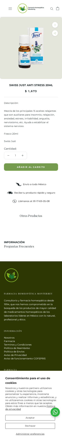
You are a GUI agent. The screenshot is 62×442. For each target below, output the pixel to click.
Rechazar (30, 425)
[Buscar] (51, 8)
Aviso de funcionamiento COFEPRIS (25, 358)
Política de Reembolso (17, 348)
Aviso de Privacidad (15, 355)
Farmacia (9, 341)
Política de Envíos (14, 351)
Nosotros (9, 337)
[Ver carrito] (57, 8)
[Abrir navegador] (10, 8)
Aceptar (30, 417)
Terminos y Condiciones (18, 344)
